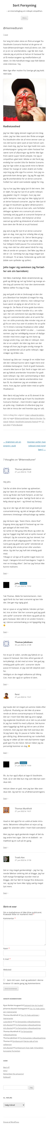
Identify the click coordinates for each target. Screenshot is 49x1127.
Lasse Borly (7, 1021)
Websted (7, 969)
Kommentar (9, 918)
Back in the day (36, 418)
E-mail (7, 959)
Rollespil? (7, 1077)
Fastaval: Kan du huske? (33, 1005)
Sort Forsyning (24, 5)
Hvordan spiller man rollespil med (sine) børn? (36, 446)
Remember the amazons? (13, 1074)
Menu (24, 18)
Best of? (6, 1067)
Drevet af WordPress (11, 1122)
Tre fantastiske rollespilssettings (27, 1021)
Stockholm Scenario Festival (26, 421)
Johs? (5, 1070)
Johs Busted (17, 425)
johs (17, 583)
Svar (5, 573)
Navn (6, 948)
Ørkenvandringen (22, 418)
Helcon (12, 421)
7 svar (5, 34)
